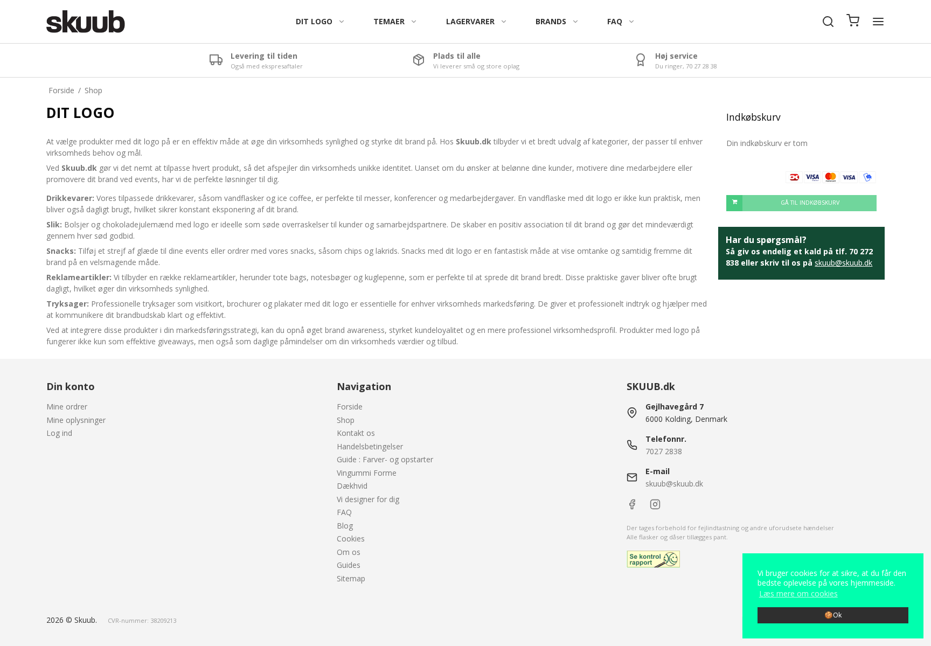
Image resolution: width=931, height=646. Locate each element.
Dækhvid (352, 486)
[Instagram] (655, 507)
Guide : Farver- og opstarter (385, 459)
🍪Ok (833, 615)
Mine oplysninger (76, 420)
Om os (348, 552)
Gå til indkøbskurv (810, 202)
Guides (348, 565)
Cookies (351, 538)
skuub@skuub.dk (843, 263)
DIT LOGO (314, 21)
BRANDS (551, 21)
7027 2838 (663, 451)
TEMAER (389, 21)
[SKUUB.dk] (85, 21)
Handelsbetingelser (370, 446)
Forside (350, 406)
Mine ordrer (66, 406)
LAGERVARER (470, 21)
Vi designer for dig (368, 499)
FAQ (614, 21)
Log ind (59, 433)
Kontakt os (356, 433)
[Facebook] (632, 507)
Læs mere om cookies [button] (798, 593)
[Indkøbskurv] (852, 21)
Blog (345, 525)
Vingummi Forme (367, 473)
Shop (346, 420)
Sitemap (351, 578)
